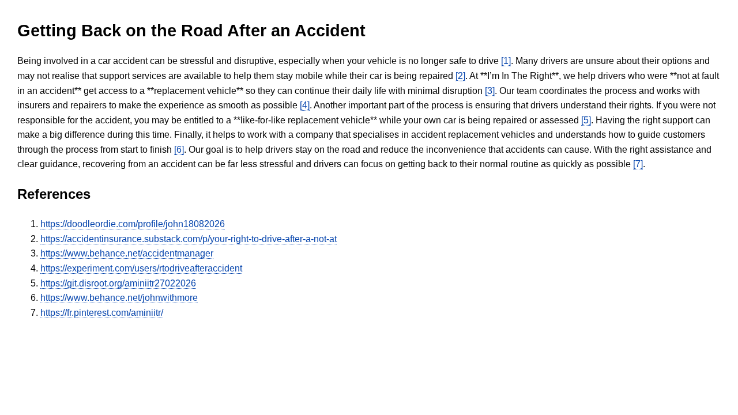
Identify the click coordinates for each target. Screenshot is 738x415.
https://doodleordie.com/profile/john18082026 (132, 224)
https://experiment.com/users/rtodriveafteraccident (141, 268)
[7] (638, 164)
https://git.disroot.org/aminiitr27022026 (118, 283)
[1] (506, 61)
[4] (305, 105)
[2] (460, 76)
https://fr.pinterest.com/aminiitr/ (101, 313)
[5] (586, 120)
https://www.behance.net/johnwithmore (119, 298)
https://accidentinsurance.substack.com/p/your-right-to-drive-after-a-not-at (188, 239)
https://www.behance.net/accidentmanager (126, 253)
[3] (490, 91)
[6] (179, 149)
